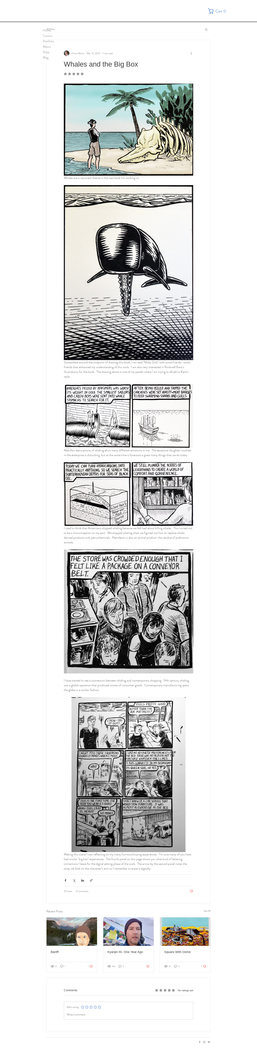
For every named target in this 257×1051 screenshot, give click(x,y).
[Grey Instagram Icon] (204, 1042)
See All (207, 911)
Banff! (55, 952)
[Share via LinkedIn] (82, 880)
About (47, 46)
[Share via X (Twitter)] (74, 880)
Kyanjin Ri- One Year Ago (125, 952)
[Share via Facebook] (65, 880)
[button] (218, 11)
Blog (45, 57)
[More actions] (191, 53)
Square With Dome (177, 952)
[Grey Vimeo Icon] (208, 1042)
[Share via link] (91, 880)
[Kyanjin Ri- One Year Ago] (128, 931)
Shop (46, 52)
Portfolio (48, 41)
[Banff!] (72, 931)
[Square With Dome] (185, 931)
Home (47, 30)
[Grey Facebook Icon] (199, 1042)
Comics (47, 35)
